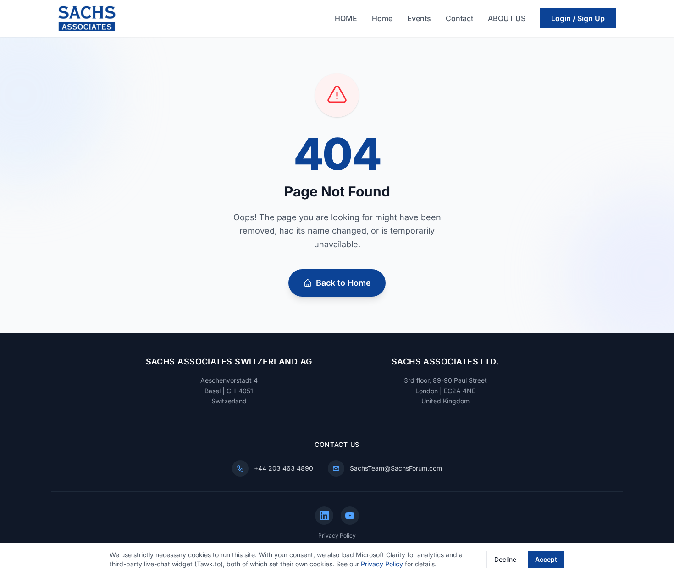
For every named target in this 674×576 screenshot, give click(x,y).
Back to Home (343, 283)
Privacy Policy (337, 535)
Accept (546, 559)
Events (419, 18)
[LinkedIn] (324, 515)
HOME (346, 18)
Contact (459, 18)
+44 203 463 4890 (283, 468)
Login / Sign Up (578, 18)
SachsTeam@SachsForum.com (396, 468)
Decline (505, 559)
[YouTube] (350, 515)
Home (382, 18)
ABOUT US (506, 18)
